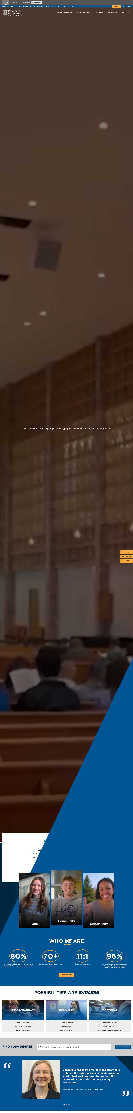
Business (110, 1022)
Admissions (66, 1026)
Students (5, 6)
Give (73, 6)
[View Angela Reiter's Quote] (64, 1104)
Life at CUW (99, 12)
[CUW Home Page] (12, 12)
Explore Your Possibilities (56, 862)
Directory (66, 6)
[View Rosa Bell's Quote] (69, 1104)
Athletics (40, 6)
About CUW (126, 12)
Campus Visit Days (23, 1030)
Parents (13, 6)
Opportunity (99, 923)
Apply (116, 6)
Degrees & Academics (64, 12)
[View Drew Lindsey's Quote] (66, 1104)
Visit (59, 6)
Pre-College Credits (23, 1026)
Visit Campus (112, 12)
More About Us (66, 975)
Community (66, 921)
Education (110, 1026)
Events (53, 6)
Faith (34, 923)
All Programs (123, 1047)
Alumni (32, 6)
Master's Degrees (66, 1030)
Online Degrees (23, 1022)
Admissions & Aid (83, 12)
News (47, 6)
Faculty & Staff (23, 6)
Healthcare (110, 1030)
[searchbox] (73, 1047)
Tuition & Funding (66, 1022)
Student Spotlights (79, 862)
